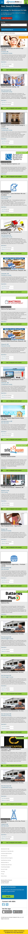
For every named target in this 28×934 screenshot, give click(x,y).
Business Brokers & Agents (7, 858)
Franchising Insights (5, 867)
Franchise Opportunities (6, 853)
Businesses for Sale (5, 849)
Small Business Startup (6, 860)
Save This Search (6, 18)
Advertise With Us (5, 862)
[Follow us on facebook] (3, 904)
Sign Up (8, 896)
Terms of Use (4, 876)
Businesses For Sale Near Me (7, 851)
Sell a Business (4, 855)
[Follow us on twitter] (7, 904)
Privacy (2, 873)
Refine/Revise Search (7, 29)
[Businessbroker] (14, 2)
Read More (3, 62)
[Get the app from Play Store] (18, 911)
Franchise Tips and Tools (6, 864)
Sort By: (3, 22)
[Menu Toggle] (2, 2)
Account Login (4, 869)
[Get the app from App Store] (7, 911)
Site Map (3, 871)
